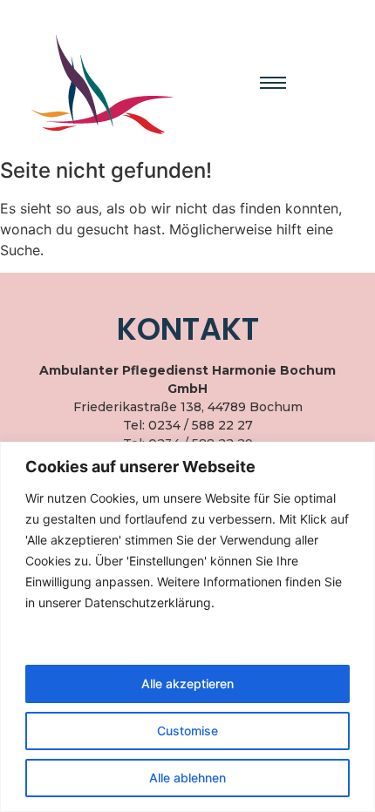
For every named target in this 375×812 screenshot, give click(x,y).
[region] (187, 627)
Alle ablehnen (187, 777)
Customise (187, 730)
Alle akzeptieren (187, 683)
